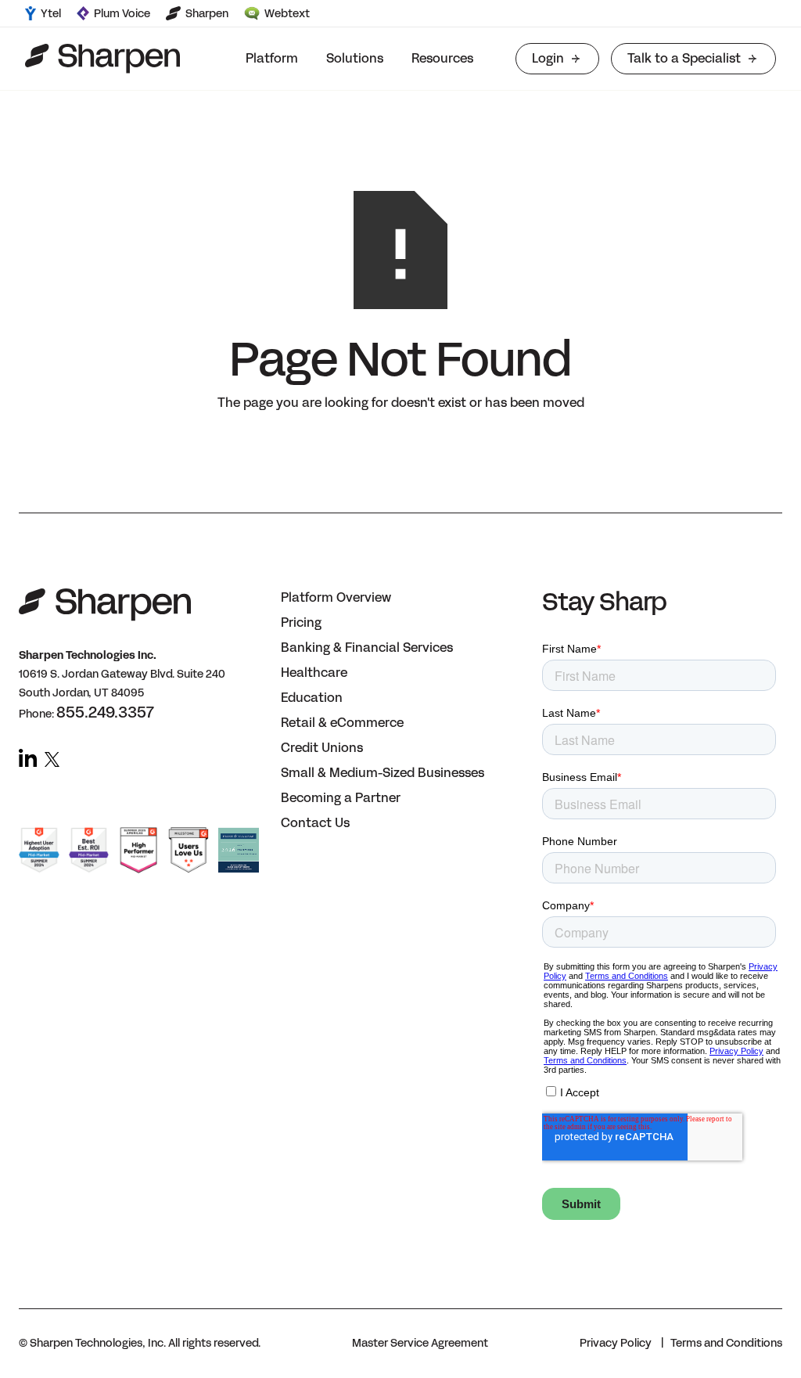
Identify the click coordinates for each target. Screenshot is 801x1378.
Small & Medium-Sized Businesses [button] (382, 773)
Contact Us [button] (315, 823)
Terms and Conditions (726, 1343)
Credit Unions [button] (322, 748)
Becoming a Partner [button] (340, 798)
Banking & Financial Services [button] (367, 648)
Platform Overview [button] (336, 597)
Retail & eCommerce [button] (342, 723)
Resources (442, 58)
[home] (102, 59)
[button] (272, 58)
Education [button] (312, 698)
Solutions (354, 58)
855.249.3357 (105, 712)
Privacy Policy (616, 1343)
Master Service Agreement (420, 1343)
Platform (272, 58)
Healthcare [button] (314, 673)
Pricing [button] (301, 622)
